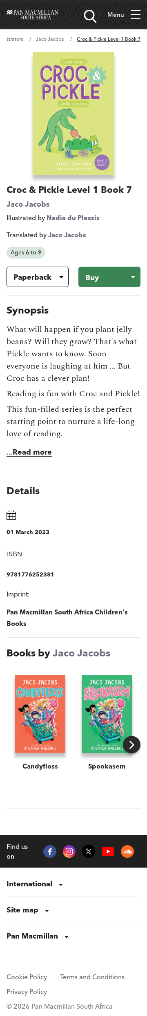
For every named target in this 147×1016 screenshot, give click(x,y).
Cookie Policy (27, 977)
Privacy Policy (27, 991)
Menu (115, 14)
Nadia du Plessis (73, 218)
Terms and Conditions (92, 977)
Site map (22, 909)
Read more (32, 452)
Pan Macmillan (32, 936)
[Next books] (131, 744)
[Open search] (90, 16)
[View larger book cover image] (73, 113)
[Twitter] (88, 851)
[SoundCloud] (127, 851)
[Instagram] (69, 851)
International (29, 883)
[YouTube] (108, 851)
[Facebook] (49, 851)
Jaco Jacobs (50, 39)
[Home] (32, 15)
